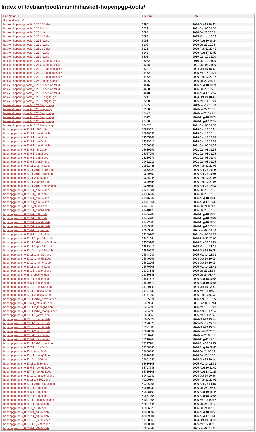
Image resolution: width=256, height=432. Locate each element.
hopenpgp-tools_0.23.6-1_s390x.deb (26, 428)
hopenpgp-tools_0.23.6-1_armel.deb (25, 153)
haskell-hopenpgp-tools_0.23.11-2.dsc (27, 48)
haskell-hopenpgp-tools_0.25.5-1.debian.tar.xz (31, 85)
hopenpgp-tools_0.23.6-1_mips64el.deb (28, 303)
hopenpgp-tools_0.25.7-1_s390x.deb (26, 416)
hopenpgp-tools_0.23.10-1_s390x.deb (26, 420)
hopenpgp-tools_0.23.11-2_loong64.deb (28, 307)
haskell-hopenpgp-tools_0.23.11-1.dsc (27, 36)
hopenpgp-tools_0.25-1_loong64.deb (26, 351)
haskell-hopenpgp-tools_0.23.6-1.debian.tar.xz (31, 64)
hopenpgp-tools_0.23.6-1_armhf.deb (25, 157)
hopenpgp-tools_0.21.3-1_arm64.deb (26, 141)
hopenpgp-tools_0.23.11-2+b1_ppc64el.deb (30, 242)
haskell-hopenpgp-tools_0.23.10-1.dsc (27, 24)
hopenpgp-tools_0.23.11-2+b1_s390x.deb (29, 383)
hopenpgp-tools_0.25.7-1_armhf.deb (25, 395)
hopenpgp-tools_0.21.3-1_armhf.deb (25, 137)
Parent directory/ (13, 20)
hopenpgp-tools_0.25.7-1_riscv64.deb (26, 347)
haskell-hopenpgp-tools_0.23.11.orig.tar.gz (29, 101)
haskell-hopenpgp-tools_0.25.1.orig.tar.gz (28, 113)
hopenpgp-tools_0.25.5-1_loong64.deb (27, 367)
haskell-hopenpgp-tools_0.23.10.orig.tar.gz (29, 97)
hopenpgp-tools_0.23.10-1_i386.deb (25, 359)
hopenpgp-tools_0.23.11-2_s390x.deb (26, 379)
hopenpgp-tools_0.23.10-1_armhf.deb (26, 327)
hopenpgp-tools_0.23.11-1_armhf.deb (26, 323)
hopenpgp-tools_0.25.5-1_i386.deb (25, 214)
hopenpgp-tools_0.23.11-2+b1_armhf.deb (28, 343)
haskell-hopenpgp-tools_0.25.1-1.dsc (26, 44)
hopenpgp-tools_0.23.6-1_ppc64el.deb (27, 234)
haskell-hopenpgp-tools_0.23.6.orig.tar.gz (28, 125)
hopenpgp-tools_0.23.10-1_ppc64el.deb (28, 250)
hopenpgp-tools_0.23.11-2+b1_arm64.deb (29, 169)
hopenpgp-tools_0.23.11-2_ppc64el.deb (28, 238)
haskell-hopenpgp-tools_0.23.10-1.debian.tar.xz (32, 68)
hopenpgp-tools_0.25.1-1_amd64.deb (26, 210)
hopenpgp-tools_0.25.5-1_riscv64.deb (26, 339)
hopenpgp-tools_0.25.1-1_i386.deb (25, 194)
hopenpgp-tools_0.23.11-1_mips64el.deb (28, 399)
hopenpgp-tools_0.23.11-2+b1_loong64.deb (30, 311)
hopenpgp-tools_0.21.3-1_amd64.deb (26, 133)
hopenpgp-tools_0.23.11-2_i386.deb (25, 177)
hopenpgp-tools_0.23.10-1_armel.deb (26, 319)
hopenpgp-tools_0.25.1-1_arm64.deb (26, 190)
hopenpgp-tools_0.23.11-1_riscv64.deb (27, 290)
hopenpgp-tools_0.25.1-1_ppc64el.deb (27, 270)
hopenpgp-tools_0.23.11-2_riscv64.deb (27, 294)
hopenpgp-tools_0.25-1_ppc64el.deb (26, 274)
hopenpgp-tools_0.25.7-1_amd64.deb (26, 226)
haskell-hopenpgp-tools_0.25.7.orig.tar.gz (28, 121)
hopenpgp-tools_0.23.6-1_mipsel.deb (26, 230)
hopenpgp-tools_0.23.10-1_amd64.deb (27, 258)
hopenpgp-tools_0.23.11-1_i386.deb (25, 363)
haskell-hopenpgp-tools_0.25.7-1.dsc (26, 52)
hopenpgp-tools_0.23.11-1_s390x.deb (26, 424)
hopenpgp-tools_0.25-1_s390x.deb (24, 408)
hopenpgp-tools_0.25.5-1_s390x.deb (26, 412)
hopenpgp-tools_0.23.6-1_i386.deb (25, 149)
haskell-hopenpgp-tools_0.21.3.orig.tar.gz (28, 105)
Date (196, 16)
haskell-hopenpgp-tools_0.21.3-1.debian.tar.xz (31, 60)
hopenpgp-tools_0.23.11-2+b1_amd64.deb (29, 185)
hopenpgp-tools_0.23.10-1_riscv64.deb (27, 286)
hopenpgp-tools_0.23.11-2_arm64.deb (27, 165)
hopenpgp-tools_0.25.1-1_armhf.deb (25, 387)
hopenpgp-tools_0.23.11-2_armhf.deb (26, 331)
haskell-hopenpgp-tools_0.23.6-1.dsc (26, 28)
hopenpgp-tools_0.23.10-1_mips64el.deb (28, 375)
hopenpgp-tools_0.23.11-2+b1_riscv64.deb (29, 299)
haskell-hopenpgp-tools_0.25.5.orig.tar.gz (28, 117)
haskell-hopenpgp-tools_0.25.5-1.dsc (26, 40)
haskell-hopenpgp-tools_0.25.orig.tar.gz (27, 109)
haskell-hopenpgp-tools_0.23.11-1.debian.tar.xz (32, 72)
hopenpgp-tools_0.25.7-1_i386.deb (25, 218)
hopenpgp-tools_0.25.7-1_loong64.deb (27, 371)
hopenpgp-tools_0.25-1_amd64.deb (25, 206)
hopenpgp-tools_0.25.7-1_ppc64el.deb (27, 278)
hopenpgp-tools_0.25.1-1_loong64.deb (27, 355)
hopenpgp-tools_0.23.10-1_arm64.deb (27, 262)
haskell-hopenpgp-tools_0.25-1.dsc (25, 32)
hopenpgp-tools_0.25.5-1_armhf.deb (25, 391)
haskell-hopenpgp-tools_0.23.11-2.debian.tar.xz (32, 76)
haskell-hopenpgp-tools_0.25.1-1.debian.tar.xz (31, 89)
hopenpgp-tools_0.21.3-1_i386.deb (25, 129)
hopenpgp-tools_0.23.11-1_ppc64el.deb (28, 246)
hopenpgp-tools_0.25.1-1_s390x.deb (26, 403)
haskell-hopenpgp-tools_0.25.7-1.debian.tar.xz (31, 93)
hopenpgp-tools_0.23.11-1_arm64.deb (27, 266)
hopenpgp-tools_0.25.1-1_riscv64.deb (26, 335)
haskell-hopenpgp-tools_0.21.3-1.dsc (26, 56)
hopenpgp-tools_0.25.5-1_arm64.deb (26, 198)
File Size (147, 16)
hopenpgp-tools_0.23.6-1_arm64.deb (26, 161)
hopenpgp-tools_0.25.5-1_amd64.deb (26, 222)
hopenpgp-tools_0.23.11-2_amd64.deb (27, 181)
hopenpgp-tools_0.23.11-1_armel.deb (26, 315)
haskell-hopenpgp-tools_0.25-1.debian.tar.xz (30, 80)
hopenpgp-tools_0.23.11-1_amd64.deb (27, 254)
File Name (9, 16)
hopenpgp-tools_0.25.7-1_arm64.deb (26, 202)
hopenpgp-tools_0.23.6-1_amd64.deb (26, 145)
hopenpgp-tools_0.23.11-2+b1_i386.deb (28, 173)
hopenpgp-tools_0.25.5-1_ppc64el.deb (27, 282)
